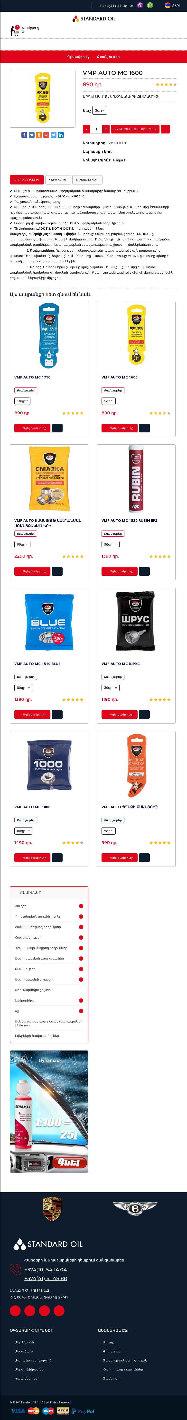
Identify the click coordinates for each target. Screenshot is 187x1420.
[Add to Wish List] (68, 77)
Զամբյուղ (111, 1378)
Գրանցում (111, 1351)
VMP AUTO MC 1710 (32, 377)
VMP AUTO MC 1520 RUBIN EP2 (129, 520)
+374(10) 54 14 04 (45, 1269)
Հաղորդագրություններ (123, 1369)
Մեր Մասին (24, 1342)
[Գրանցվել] (174, 45)
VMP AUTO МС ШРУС (121, 663)
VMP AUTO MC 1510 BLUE (37, 663)
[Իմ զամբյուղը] (153, 44)
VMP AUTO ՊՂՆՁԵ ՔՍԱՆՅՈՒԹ (130, 806)
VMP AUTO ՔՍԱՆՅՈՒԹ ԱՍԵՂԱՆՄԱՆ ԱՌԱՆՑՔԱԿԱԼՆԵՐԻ (47, 523)
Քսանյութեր (26, 390)
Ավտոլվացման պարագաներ (39, 958)
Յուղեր (21, 906)
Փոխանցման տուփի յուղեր (38, 916)
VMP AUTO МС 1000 (32, 806)
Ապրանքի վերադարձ (33, 1360)
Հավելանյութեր (28, 937)
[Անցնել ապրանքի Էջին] (49, 335)
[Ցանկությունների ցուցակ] (142, 44)
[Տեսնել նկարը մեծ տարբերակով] (42, 99)
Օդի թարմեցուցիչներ (33, 990)
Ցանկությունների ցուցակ (125, 1360)
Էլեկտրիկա (24, 1000)
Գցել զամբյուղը (34, 428)
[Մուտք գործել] (164, 44)
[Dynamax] (49, 1171)
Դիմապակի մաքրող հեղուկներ (41, 948)
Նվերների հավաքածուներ (37, 1035)
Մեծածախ (24, 1351)
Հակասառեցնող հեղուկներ (38, 927)
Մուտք (108, 1342)
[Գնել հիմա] (165, 129)
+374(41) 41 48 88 (115, 5)
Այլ (17, 1011)
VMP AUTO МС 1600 (120, 377)
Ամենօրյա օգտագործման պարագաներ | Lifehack (48, 1023)
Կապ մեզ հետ (26, 1378)
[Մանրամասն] (57, 429)
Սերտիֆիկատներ (30, 1369)
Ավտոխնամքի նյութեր (34, 979)
